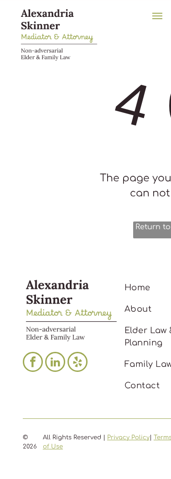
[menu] (157, 16)
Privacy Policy (128, 437)
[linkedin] (55, 363)
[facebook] (33, 363)
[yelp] (77, 363)
